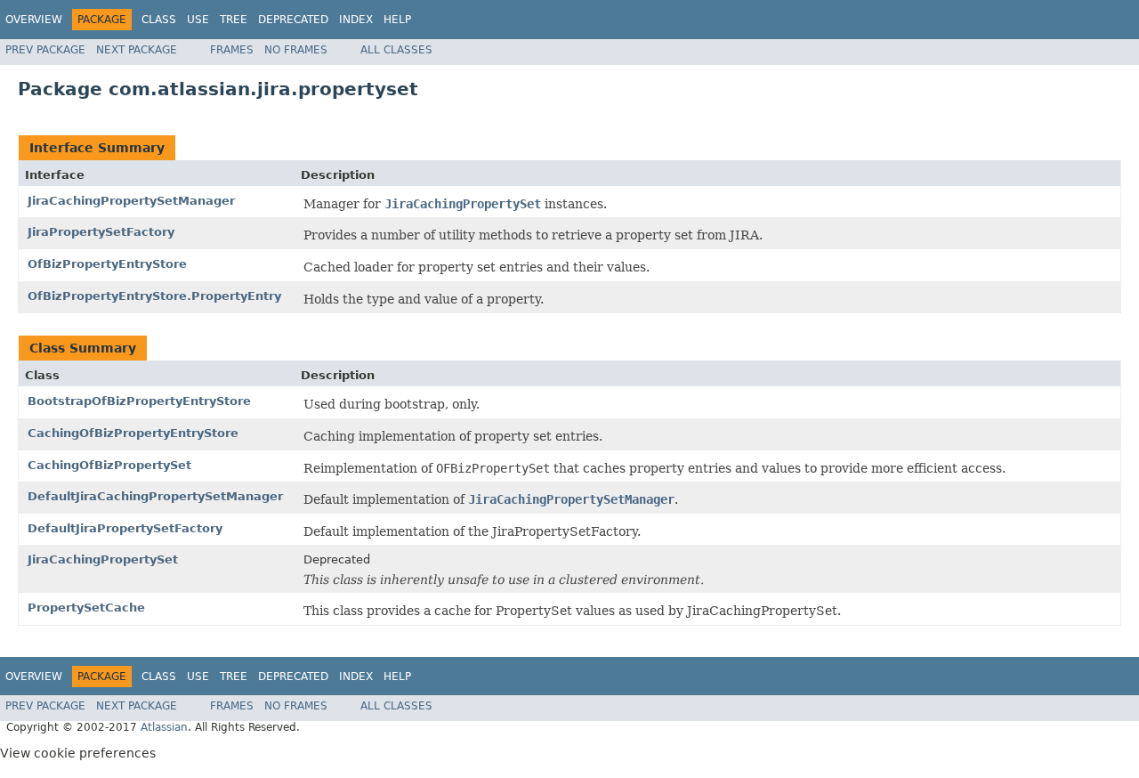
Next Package (136, 50)
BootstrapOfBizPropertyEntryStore (139, 401)
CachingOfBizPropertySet (109, 465)
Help (397, 19)
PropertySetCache (86, 607)
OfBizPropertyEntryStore (107, 264)
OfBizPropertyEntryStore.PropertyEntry (154, 296)
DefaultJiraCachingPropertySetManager (155, 496)
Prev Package (45, 50)
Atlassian (164, 727)
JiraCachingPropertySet (103, 559)
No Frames (295, 50)
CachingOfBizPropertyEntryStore (133, 433)
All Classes (396, 50)
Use (198, 19)
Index (356, 19)
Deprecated (293, 19)
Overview (33, 19)
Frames (232, 50)
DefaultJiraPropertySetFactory (125, 528)
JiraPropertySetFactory (101, 232)
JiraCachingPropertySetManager (131, 200)
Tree (233, 19)
